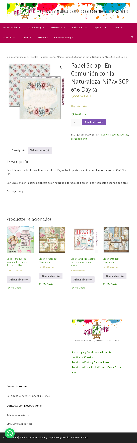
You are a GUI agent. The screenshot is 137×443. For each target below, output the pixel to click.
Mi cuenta (43, 37)
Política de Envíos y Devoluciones (90, 362)
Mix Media (56, 27)
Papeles (34, 57)
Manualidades (10, 27)
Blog (74, 372)
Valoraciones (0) (39, 150)
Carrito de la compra (63, 37)
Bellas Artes (78, 27)
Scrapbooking (34, 27)
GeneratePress (80, 437)
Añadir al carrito (94, 122)
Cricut (116, 27)
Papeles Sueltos (48, 57)
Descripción (18, 150)
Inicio (9, 57)
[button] (20, 28)
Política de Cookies (82, 357)
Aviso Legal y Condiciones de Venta (91, 352)
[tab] (18, 150)
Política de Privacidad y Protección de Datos (96, 367)
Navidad (7, 37)
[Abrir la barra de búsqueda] (132, 38)
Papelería (98, 27)
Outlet (25, 37)
